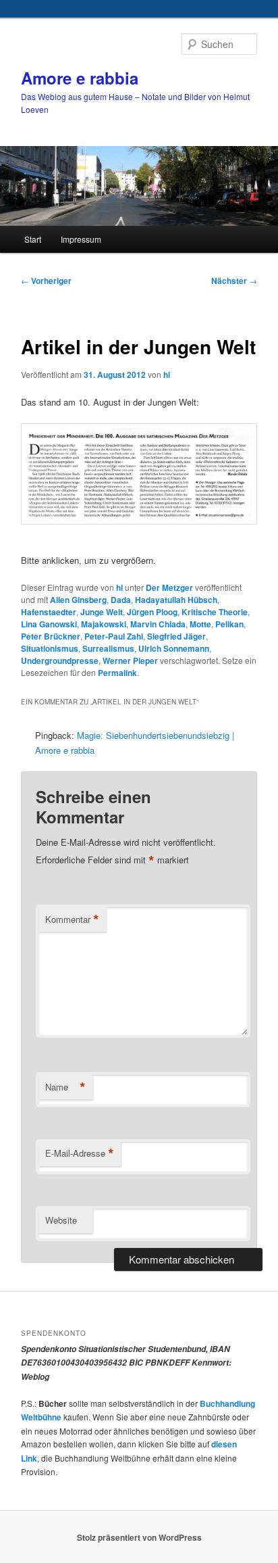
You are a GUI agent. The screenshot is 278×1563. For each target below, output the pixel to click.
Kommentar (72, 919)
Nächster (234, 280)
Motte (200, 624)
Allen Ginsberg (78, 600)
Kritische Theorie (215, 612)
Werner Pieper (130, 660)
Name (65, 1087)
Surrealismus (108, 648)
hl (166, 374)
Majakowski (103, 624)
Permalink (117, 673)
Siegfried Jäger (176, 636)
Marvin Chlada (158, 624)
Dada (121, 600)
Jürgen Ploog (152, 612)
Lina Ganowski (49, 624)
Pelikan (229, 624)
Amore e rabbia (79, 77)
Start (32, 239)
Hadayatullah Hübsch (176, 600)
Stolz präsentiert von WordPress (139, 1537)
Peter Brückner (50, 636)
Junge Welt (101, 612)
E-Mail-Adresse (79, 1153)
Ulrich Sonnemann (173, 648)
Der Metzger (169, 587)
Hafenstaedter (48, 612)
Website (61, 1219)
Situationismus (49, 648)
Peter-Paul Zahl (113, 636)
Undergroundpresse (60, 660)
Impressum (81, 239)
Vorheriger (46, 280)
